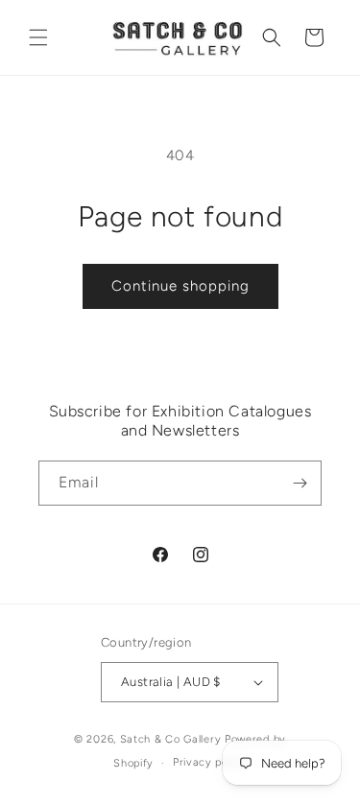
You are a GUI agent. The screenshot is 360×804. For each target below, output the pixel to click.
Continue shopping (180, 286)
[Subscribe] (299, 483)
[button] (38, 37)
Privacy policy (210, 762)
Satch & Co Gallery (171, 739)
